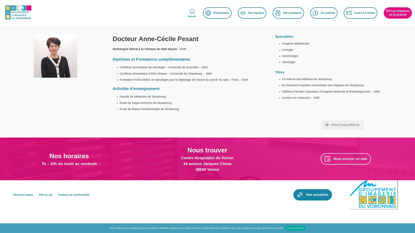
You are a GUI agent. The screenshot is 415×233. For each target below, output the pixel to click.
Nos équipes (256, 12)
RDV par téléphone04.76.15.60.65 (397, 13)
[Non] (411, 228)
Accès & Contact (364, 12)
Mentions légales (23, 194)
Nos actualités (317, 194)
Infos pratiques (292, 12)
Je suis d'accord (295, 228)
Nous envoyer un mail (350, 159)
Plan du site (46, 194)
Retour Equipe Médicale (345, 124)
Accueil (192, 16)
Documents (328, 12)
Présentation (221, 12)
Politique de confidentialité (74, 194)
